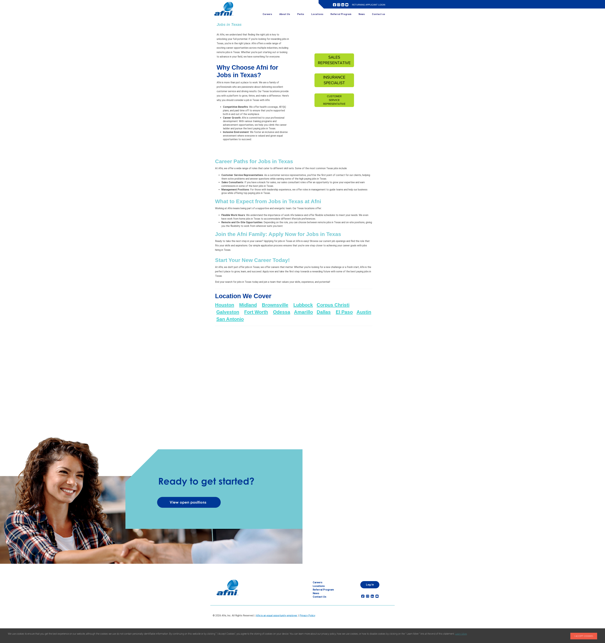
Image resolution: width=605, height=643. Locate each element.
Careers (267, 14)
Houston (224, 304)
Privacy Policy (307, 615)
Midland (248, 304)
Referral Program (341, 14)
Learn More (461, 633)
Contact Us (319, 596)
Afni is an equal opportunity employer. (276, 615)
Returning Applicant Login (368, 4)
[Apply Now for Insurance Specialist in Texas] (334, 81)
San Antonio (230, 319)
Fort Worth (256, 312)
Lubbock (303, 304)
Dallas (324, 312)
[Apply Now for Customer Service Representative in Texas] (334, 101)
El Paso (344, 312)
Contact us (378, 14)
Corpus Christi (333, 304)
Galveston (227, 312)
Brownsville (275, 304)
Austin (364, 312)
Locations (317, 14)
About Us (284, 14)
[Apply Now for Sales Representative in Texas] (334, 61)
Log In (370, 584)
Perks (300, 14)
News (362, 14)
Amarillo (303, 312)
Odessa (281, 312)
